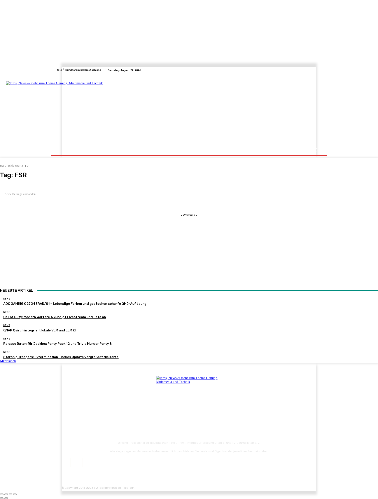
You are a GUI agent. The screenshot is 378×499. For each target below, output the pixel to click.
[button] (316, 150)
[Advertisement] (227, 109)
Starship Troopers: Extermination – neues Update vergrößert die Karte (61, 357)
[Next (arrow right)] (6, 498)
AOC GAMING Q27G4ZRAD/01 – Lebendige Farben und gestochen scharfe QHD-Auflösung (75, 304)
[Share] (6, 494)
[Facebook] (303, 70)
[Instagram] (308, 70)
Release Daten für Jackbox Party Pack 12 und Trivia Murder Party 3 (57, 344)
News (6, 299)
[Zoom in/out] (15, 494)
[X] (313, 70)
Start (3, 166)
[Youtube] (319, 70)
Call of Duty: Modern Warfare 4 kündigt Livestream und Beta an (54, 317)
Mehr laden (8, 361)
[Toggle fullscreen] (10, 494)
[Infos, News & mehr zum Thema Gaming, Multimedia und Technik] (100, 109)
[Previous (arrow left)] (2, 498)
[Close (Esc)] (2, 494)
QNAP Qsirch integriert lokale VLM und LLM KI (39, 330)
